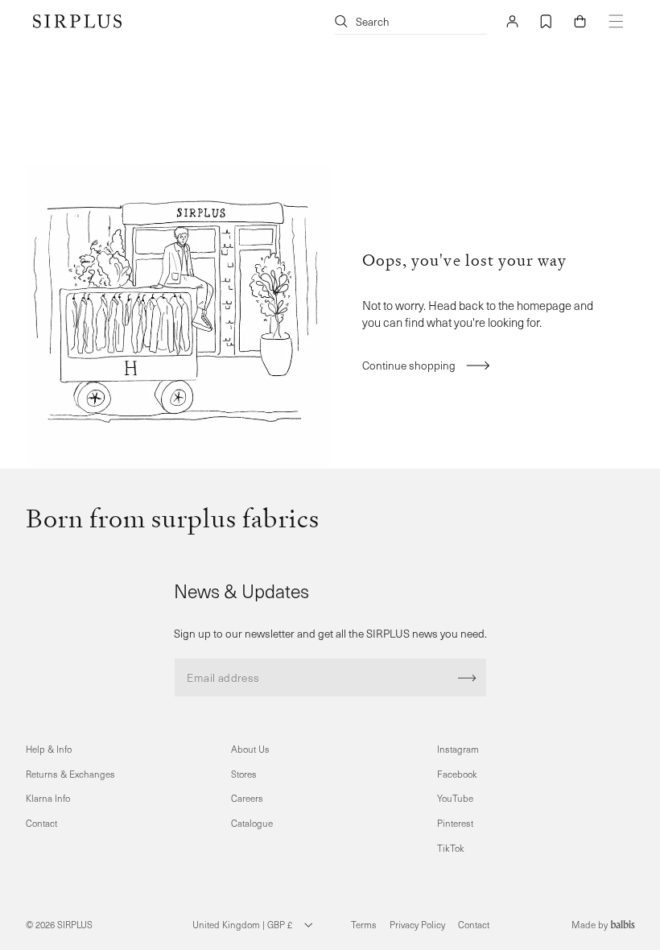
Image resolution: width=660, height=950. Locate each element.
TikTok (450, 848)
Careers (247, 798)
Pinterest (455, 823)
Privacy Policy (417, 924)
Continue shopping (409, 365)
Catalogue (252, 823)
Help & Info (49, 749)
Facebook (457, 774)
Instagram (458, 749)
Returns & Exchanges (70, 774)
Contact (41, 823)
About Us (250, 749)
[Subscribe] (466, 677)
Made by (590, 924)
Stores (244, 774)
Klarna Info (48, 798)
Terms (364, 924)
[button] (579, 21)
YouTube (455, 798)
